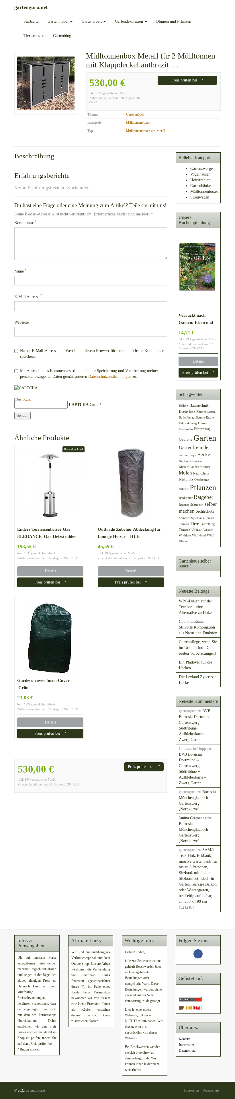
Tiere (195, 523)
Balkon (183, 405)
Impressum (186, 1045)
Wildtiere (185, 535)
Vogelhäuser (200, 174)
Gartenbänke (200, 186)
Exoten (211, 417)
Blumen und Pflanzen (173, 21)
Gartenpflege (187, 455)
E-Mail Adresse (28, 296)
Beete (183, 411)
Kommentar (25, 222)
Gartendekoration (129, 21)
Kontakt (184, 1039)
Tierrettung (207, 524)
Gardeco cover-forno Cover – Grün (45, 684)
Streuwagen (199, 197)
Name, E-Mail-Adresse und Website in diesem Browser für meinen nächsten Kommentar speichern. (92, 354)
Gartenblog (62, 36)
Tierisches (32, 36)
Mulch (185, 473)
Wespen (208, 529)
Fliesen (202, 423)
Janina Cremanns (192, 818)
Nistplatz (186, 479)
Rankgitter (186, 497)
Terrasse (184, 524)
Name (20, 271)
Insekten (197, 461)
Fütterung (202, 429)
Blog (192, 411)
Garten (204, 437)
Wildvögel (199, 535)
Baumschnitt (199, 405)
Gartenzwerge (201, 168)
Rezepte (184, 504)
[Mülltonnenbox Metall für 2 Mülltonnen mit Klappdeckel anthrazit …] (46, 83)
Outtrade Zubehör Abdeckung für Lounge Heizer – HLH (129, 533)
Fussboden (186, 429)
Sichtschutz (205, 511)
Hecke (203, 454)
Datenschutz (187, 1051)
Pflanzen (203, 487)
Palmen (184, 489)
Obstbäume (201, 479)
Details (50, 571)
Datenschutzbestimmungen (109, 376)
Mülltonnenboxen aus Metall (145, 131)
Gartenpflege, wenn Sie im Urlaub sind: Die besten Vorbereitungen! (198, 647)
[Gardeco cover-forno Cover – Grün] (50, 636)
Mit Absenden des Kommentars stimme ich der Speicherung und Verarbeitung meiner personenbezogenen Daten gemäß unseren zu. (89, 374)
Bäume (200, 417)
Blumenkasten (205, 411)
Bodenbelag (187, 417)
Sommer (184, 518)
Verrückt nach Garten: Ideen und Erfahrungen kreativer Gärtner (196, 319)
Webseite (21, 322)
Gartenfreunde (193, 447)
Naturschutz (201, 473)
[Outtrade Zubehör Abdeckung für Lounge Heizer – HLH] (131, 485)
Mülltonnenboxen (138, 122)
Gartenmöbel (59, 21)
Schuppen (196, 504)
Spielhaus (197, 518)
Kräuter (205, 466)
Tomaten (184, 529)
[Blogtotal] (190, 1007)
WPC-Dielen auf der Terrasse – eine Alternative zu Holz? (195, 607)
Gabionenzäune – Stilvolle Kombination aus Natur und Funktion (198, 627)
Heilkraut (185, 461)
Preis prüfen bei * (187, 80)
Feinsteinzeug (188, 423)
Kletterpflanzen (189, 466)
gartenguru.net (35, 1090)
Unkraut (196, 529)
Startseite (30, 21)
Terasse (209, 518)
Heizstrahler (200, 180)
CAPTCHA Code (83, 404)
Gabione (185, 439)
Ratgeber (203, 497)
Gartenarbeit (92, 21)
